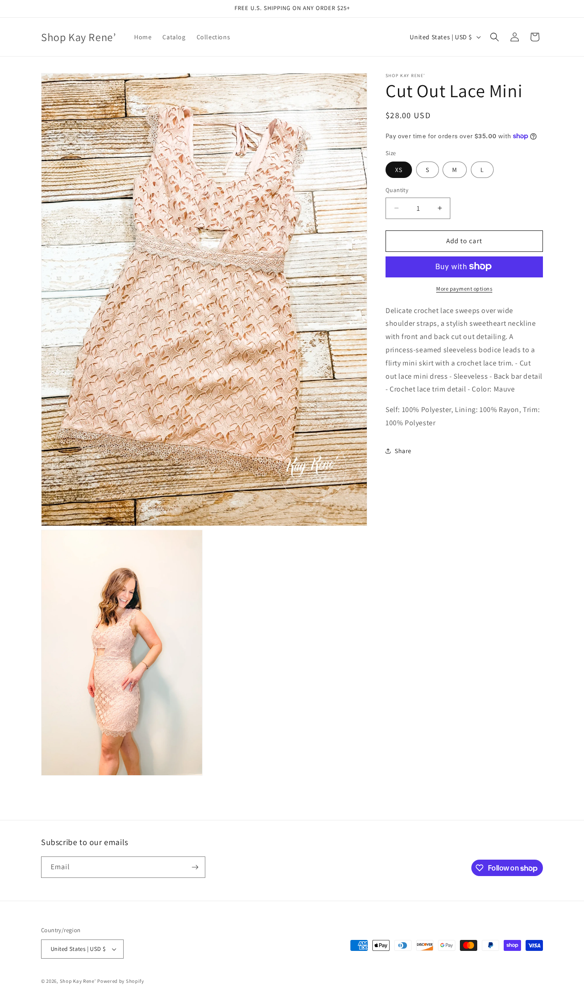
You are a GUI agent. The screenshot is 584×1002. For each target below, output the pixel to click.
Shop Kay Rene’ (78, 981)
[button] (495, 37)
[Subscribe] (195, 867)
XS (398, 170)
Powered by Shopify (120, 981)
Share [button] (403, 451)
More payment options (464, 288)
